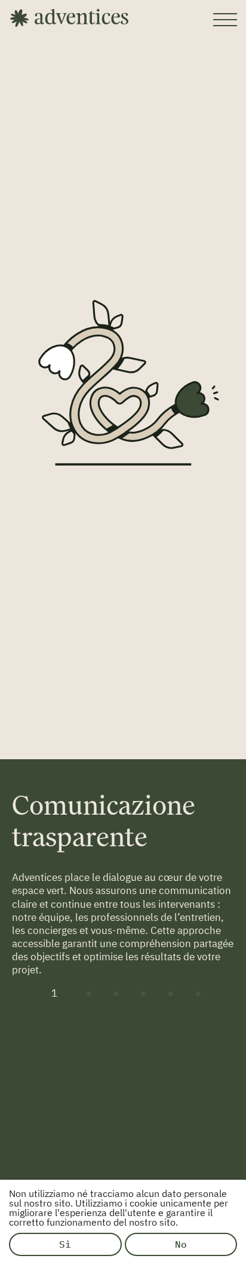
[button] (54, 994)
